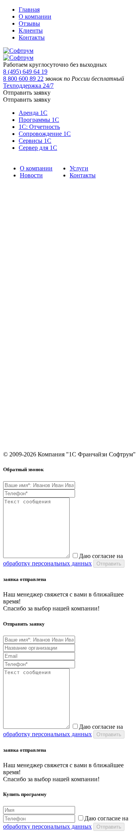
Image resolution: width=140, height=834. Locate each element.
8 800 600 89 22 (23, 78)
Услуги (79, 168)
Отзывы (29, 23)
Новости (31, 175)
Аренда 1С (33, 112)
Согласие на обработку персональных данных (56, 364)
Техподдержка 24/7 (28, 85)
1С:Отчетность (20, 293)
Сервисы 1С (35, 140)
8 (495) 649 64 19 (25, 71)
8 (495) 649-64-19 (23, 392)
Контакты (32, 37)
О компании (35, 16)
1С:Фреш (13, 353)
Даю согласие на (63, 560)
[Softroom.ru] (18, 50)
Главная (29, 9)
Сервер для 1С (38, 147)
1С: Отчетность (39, 126)
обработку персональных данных (47, 563)
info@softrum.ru (21, 421)
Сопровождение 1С (45, 133)
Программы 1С (39, 119)
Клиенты (31, 30)
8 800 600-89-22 (21, 403)
